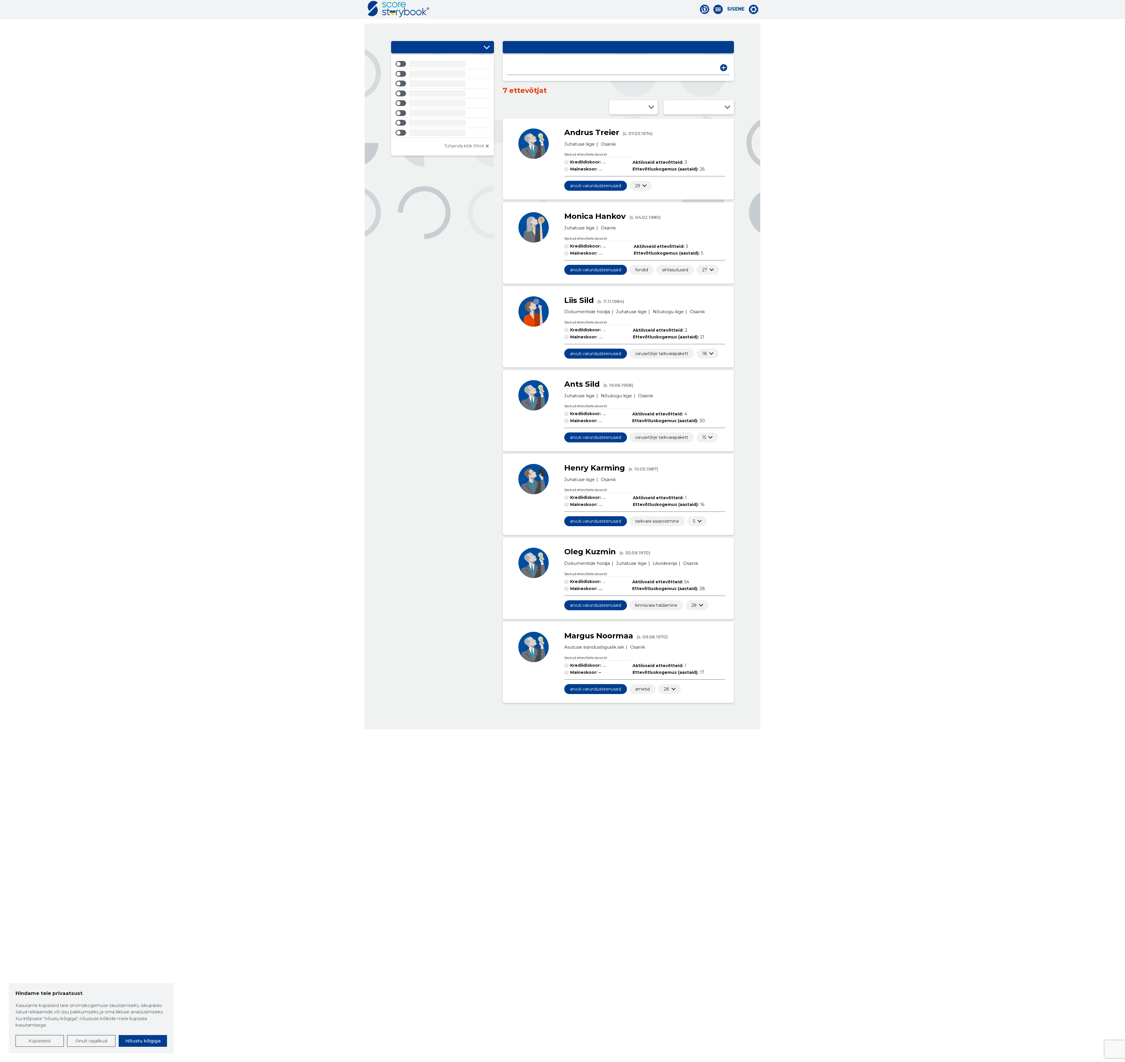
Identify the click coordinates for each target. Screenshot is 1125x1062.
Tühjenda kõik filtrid (464, 146)
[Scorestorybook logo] (398, 9)
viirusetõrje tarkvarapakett (661, 353)
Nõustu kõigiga (143, 1041)
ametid (642, 689)
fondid (641, 269)
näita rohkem (637, 185)
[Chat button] (704, 9)
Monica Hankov (595, 216)
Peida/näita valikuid (487, 47)
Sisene (735, 9)
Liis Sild (579, 300)
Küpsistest (39, 1041)
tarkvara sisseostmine (657, 521)
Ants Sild (582, 384)
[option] (443, 65)
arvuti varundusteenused (595, 185)
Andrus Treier (591, 132)
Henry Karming (594, 468)
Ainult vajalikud (91, 1041)
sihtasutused (675, 269)
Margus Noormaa (598, 635)
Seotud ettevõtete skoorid (585, 154)
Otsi (723, 68)
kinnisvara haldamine (656, 605)
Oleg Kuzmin (590, 551)
